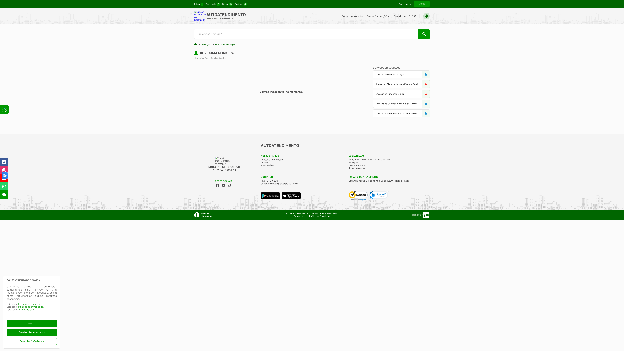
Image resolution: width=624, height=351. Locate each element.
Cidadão (265, 162)
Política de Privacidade (320, 216)
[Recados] (426, 16)
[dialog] (31, 312)
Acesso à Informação (272, 159)
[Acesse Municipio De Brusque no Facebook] (217, 185)
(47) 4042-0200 (269, 180)
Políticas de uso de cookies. (32, 304)
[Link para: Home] (195, 44)
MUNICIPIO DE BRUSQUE (219, 18)
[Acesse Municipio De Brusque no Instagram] (229, 185)
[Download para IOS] (291, 198)
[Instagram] (4, 170)
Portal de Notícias (352, 16)
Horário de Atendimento (364, 177)
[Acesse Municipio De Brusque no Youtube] (223, 185)
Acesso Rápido (270, 156)
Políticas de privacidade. (31, 307)
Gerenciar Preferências (32, 341)
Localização (357, 156)
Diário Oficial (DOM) (378, 16)
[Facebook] (4, 162)
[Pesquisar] (424, 34)
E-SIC (412, 16)
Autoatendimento (226, 14)
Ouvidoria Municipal (225, 44)
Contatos (267, 177)
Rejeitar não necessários (32, 332)
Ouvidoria (400, 16)
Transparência (268, 165)
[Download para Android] (270, 198)
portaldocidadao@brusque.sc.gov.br (279, 183)
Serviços (206, 44)
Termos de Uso (300, 216)
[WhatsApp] (4, 186)
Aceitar (31, 323)
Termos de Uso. (26, 309)
